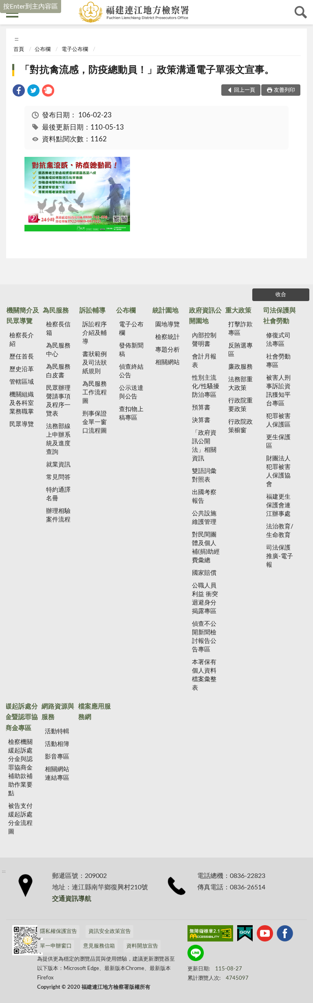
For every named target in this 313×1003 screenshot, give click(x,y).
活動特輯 (57, 731)
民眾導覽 (21, 424)
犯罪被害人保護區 (278, 420)
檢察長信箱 (58, 328)
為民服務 (56, 310)
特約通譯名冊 (58, 494)
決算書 (201, 420)
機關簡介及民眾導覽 (23, 315)
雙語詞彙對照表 (204, 475)
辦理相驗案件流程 (58, 515)
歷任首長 (21, 357)
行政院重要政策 (240, 405)
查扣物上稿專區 (131, 413)
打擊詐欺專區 (240, 328)
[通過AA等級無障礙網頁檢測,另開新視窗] (210, 935)
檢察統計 (167, 337)
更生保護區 (278, 441)
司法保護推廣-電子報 (279, 556)
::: (16, 39)
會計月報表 (204, 361)
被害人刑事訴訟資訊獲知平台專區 (278, 391)
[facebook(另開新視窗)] (285, 935)
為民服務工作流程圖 (94, 392)
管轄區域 (21, 382)
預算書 (201, 408)
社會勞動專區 (278, 361)
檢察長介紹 (21, 339)
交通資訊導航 (71, 898)
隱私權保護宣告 (58, 931)
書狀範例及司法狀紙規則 (94, 362)
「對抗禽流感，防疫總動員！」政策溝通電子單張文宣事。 (147, 70)
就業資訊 (58, 465)
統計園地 (165, 310)
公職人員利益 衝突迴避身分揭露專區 (205, 598)
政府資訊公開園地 (205, 315)
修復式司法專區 (278, 339)
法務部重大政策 (240, 383)
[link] (19, 91)
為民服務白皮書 (58, 371)
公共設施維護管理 (204, 517)
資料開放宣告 (142, 946)
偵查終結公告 (131, 371)
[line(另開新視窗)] (195, 954)
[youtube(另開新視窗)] (265, 935)
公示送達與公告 (131, 392)
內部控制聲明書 (204, 339)
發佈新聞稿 (131, 350)
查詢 (301, 12)
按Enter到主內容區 (30, 6)
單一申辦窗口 (56, 946)
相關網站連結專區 (57, 773)
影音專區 (57, 757)
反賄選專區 (240, 350)
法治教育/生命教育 (279, 530)
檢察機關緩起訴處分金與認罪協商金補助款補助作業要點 (20, 767)
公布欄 (43, 49)
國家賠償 (204, 573)
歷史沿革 (21, 369)
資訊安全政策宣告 (109, 931)
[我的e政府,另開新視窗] (245, 935)
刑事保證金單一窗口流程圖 (94, 422)
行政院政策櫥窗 (240, 426)
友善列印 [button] (284, 90)
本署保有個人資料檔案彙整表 (204, 675)
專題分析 (167, 350)
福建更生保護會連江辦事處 (278, 505)
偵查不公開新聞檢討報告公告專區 (204, 637)
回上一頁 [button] (244, 90)
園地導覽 (167, 324)
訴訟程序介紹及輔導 (94, 333)
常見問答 (58, 477)
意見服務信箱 (99, 946)
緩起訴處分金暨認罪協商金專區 (21, 717)
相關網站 (167, 362)
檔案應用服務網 (94, 711)
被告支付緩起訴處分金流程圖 (20, 819)
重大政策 (238, 310)
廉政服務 (240, 367)
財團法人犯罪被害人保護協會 (278, 471)
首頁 (18, 49)
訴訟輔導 (92, 310)
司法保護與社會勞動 (279, 315)
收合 (281, 294)
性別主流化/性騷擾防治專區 (205, 386)
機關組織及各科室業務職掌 (21, 403)
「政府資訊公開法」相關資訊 (204, 446)
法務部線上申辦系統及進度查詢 (58, 439)
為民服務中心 (58, 350)
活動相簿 (57, 744)
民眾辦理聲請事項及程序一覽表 (58, 401)
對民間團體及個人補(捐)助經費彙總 (206, 547)
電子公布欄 (75, 49)
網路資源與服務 (58, 711)
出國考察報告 (204, 496)
